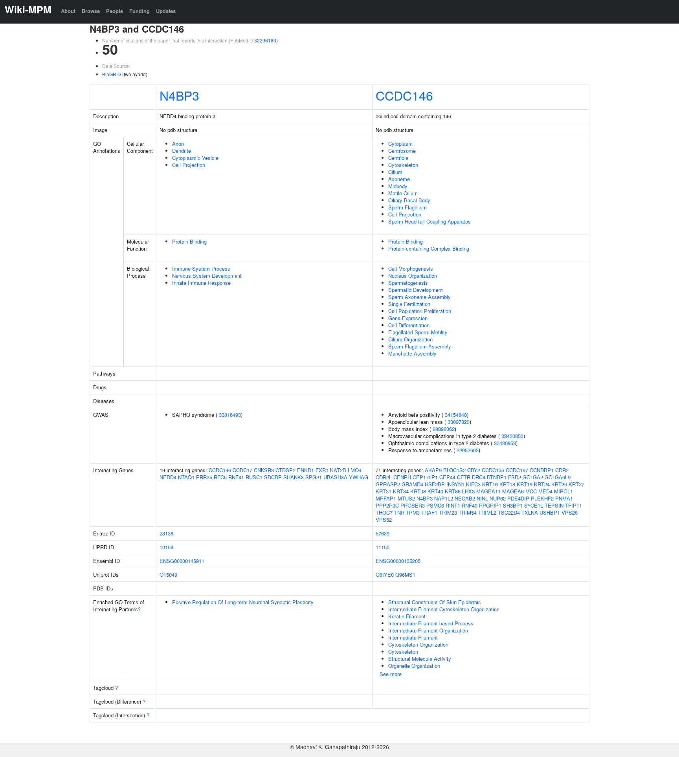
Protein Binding (189, 241)
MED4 (545, 491)
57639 (382, 533)
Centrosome (402, 150)
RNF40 (469, 505)
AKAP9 (433, 470)
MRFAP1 (386, 498)
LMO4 (355, 470)
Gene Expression (408, 318)
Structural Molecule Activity (419, 658)
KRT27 (576, 484)
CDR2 (562, 470)
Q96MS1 (405, 574)
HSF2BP (435, 484)
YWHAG (358, 477)
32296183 (265, 40)
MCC (531, 491)
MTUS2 (406, 498)
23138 (166, 533)
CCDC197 (517, 470)
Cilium (395, 172)
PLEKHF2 (542, 498)
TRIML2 (487, 512)
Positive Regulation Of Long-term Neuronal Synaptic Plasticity (243, 602)
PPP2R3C (387, 505)
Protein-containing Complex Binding (428, 248)
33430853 (512, 436)
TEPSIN (554, 505)
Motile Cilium (403, 193)
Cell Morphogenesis (410, 268)
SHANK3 (293, 477)
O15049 (168, 574)
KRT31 (383, 491)
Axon (178, 143)
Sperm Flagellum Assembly (419, 346)
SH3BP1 (513, 505)
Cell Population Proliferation (419, 311)
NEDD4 (168, 477)
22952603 (468, 450)
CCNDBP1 (542, 470)
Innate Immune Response (201, 282)
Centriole (398, 157)
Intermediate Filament (413, 637)
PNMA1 (564, 498)
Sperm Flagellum (407, 207)
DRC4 (478, 477)
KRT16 (490, 484)
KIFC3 (473, 484)
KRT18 (507, 484)
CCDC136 (493, 470)
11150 (382, 547)
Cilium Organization (410, 339)
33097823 (459, 421)
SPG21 (313, 477)
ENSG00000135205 (398, 561)
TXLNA (529, 512)
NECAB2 (465, 498)
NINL (482, 498)
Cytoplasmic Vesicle (195, 157)
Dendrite (181, 150)
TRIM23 (448, 512)
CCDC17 (242, 470)
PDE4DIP (518, 498)
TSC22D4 (509, 512)
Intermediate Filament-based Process (430, 623)
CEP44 (447, 477)
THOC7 (384, 512)
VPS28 (570, 512)
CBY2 (473, 470)
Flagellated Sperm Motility (418, 332)
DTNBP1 (496, 477)
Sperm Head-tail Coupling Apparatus (429, 221)
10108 (166, 547)
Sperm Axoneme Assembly (419, 297)
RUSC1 (254, 477)
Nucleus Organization (412, 275)
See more (391, 674)
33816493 (230, 414)
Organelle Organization (414, 665)
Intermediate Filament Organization (428, 630)
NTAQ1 (186, 477)
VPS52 (384, 519)
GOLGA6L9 (558, 477)
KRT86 (453, 491)
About (68, 11)
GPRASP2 (388, 484)
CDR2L (384, 477)
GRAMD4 (412, 484)
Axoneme (399, 179)
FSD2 (514, 477)
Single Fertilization (409, 304)
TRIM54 (468, 512)
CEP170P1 (425, 477)
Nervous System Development (207, 275)
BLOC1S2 (454, 470)
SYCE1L (533, 505)
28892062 (444, 429)
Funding (139, 11)
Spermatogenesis (408, 282)
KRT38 (418, 491)
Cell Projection (188, 165)
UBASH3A (335, 477)
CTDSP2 (285, 470)
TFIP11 (573, 505)
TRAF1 (429, 512)
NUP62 (498, 498)
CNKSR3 (264, 470)
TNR (399, 512)
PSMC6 (435, 505)
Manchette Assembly (412, 353)
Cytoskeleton (403, 165)
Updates (166, 11)
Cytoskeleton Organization (418, 644)
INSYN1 (455, 484)
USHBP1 (550, 512)
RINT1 (453, 505)
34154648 (456, 414)
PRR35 (204, 477)
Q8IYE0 (385, 574)
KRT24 (542, 484)
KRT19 (524, 484)
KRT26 (559, 484)
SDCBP (273, 477)
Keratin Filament (407, 616)
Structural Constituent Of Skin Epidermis (434, 602)
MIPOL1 (563, 491)
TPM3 (413, 512)
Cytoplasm (400, 143)
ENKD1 (305, 470)
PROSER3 (412, 505)
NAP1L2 (443, 498)
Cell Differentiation (408, 325)
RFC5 (220, 477)
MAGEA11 (488, 491)
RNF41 (236, 477)
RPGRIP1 (490, 505)
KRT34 (401, 491)
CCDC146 (404, 95)
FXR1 (322, 470)
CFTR (463, 477)
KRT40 (435, 491)
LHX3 (468, 491)
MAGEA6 (513, 491)
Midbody (397, 186)
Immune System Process (201, 268)
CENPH (402, 477)
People (114, 11)
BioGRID (111, 74)
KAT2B (338, 470)
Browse (91, 11)
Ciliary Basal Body (409, 200)
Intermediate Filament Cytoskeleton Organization (443, 609)
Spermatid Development (415, 289)
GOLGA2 (533, 477)
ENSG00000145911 (182, 561)
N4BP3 (179, 95)
